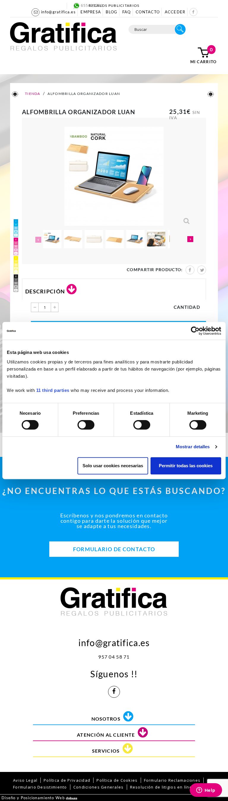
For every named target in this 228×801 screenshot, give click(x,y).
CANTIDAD (187, 307)
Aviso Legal (25, 780)
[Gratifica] (63, 36)
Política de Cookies (116, 780)
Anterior (38, 239)
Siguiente (190, 239)
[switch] (85, 423)
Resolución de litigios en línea (162, 787)
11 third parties (52, 390)
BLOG (111, 11)
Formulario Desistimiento (40, 787)
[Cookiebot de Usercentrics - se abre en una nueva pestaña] (195, 330)
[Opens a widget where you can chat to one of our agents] (205, 790)
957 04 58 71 (113, 656)
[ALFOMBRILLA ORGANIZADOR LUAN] (52, 239)
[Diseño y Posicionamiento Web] (71, 797)
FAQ (126, 11)
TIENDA (32, 93)
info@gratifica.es (114, 641)
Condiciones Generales (98, 787)
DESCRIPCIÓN (45, 291)
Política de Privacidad (67, 780)
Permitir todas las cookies (186, 465)
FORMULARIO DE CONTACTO (114, 549)
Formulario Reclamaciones (172, 780)
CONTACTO (148, 11)
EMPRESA (90, 11)
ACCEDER (175, 11)
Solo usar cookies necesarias (113, 465)
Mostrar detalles (193, 446)
